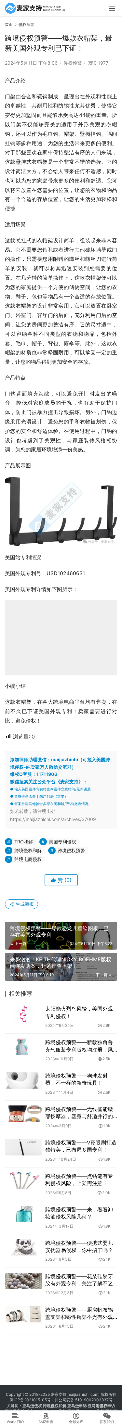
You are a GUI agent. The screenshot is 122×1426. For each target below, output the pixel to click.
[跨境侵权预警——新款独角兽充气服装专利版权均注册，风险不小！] (23, 1047)
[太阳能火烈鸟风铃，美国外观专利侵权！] (23, 1013)
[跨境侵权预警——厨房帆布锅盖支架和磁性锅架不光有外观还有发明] (23, 1314)
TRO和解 (23, 841)
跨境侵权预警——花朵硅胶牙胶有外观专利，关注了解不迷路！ (79, 1280)
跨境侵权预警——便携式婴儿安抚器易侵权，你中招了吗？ (79, 1246)
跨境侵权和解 (28, 850)
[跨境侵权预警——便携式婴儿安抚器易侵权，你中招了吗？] (23, 1247)
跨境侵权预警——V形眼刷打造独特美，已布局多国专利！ (80, 1146)
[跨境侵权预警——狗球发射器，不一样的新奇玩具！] (23, 1080)
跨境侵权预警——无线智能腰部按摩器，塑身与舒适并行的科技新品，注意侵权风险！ (79, 1113)
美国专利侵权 (62, 841)
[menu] (112, 8)
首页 (9, 24)
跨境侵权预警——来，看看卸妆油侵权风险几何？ (79, 1213)
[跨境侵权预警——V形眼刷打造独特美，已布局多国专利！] (23, 1147)
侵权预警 (72, 63)
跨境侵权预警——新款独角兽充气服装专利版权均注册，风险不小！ (79, 1046)
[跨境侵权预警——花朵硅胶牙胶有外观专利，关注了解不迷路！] (23, 1281)
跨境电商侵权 (28, 859)
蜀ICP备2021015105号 (30, 1399)
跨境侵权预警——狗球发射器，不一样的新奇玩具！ (76, 1079)
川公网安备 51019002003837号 (84, 1399)
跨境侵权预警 (71, 850)
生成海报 (24, 904)
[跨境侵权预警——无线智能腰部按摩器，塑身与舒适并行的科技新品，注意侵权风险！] (23, 1113)
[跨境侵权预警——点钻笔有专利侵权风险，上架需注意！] (23, 1180)
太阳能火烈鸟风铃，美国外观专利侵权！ (79, 1012)
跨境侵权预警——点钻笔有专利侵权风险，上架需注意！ (79, 1179)
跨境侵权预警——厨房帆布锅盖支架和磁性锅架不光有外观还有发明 (79, 1313)
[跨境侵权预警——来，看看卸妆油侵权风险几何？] (23, 1214)
